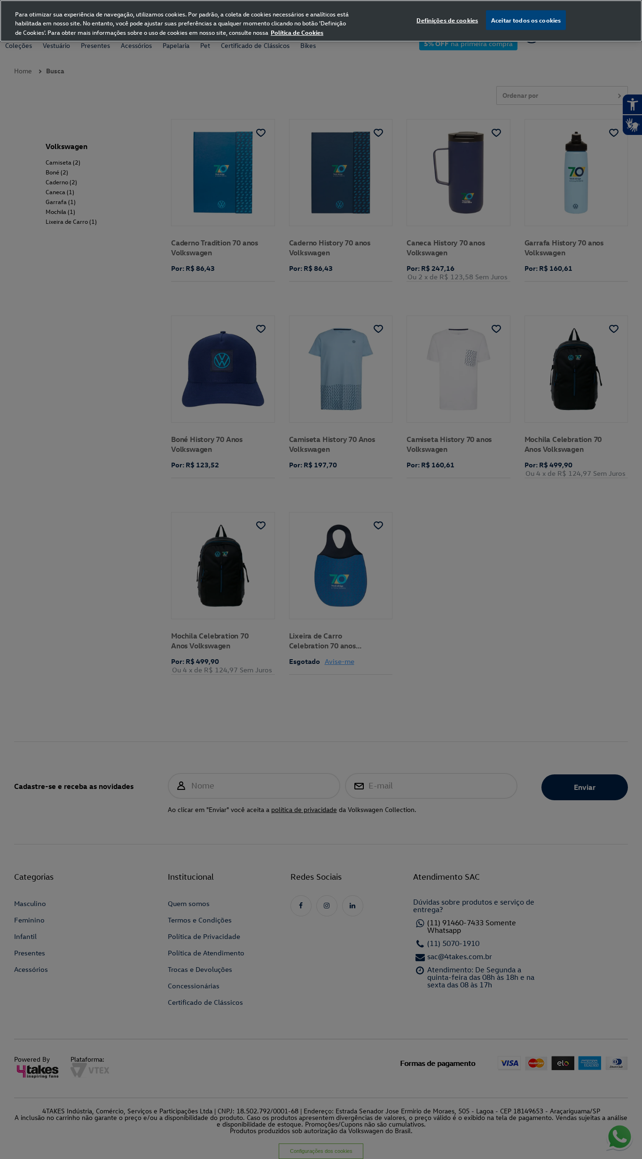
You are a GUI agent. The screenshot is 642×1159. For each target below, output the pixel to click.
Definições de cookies (447, 20)
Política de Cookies (297, 32)
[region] (321, 21)
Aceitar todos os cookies (526, 20)
